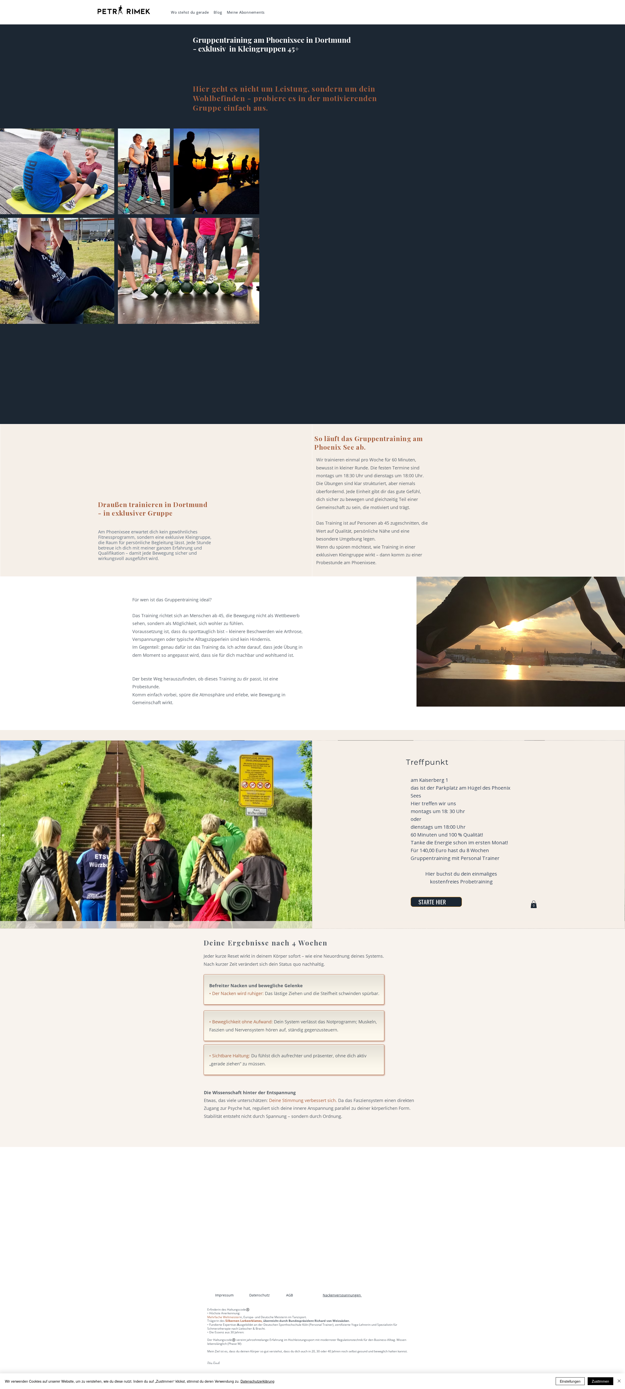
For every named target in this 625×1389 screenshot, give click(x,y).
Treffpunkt (427, 762)
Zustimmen (600, 1381)
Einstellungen (570, 1381)
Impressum (224, 1295)
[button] (534, 904)
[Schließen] (619, 1381)
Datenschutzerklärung (257, 1381)
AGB (289, 1295)
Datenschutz (259, 1295)
